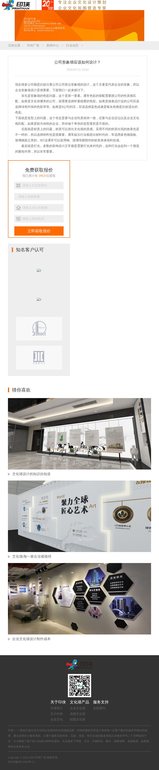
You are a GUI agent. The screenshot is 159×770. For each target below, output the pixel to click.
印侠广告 (33, 45)
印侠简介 (56, 708)
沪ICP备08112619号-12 (21, 762)
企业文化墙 (77, 708)
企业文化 (56, 719)
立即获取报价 (39, 231)
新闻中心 (53, 45)
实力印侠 (56, 713)
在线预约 (99, 708)
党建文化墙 (77, 713)
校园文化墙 (77, 719)
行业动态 (72, 45)
